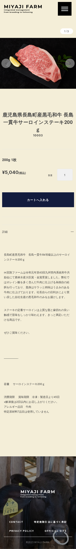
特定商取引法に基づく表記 (50, 521)
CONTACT (16, 521)
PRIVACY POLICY (21, 530)
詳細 (5, 232)
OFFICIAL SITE (56, 530)
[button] (6, 63)
